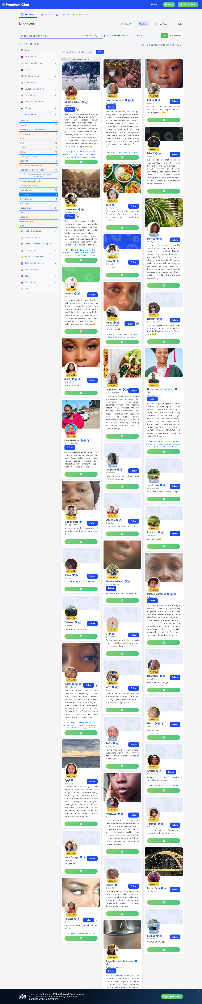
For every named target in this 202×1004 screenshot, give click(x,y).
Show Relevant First (159, 45)
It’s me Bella (153, 888)
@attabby (110, 746)
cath (108, 205)
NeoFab (69, 293)
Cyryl (67, 780)
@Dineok (109, 264)
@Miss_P (150, 156)
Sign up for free (172, 996)
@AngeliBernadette (114, 967)
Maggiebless (71, 521)
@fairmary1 (69, 860)
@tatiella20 (69, 625)
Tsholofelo (153, 485)
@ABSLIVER (151, 827)
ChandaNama (72, 440)
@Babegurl (151, 103)
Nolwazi (68, 918)
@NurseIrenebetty (154, 395)
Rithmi (68, 575)
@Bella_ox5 (152, 891)
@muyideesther (112, 392)
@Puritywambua (112, 326)
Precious (152, 532)
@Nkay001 (110, 888)
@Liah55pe (110, 472)
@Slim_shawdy (70, 687)
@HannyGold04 (154, 322)
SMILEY (151, 935)
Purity (109, 322)
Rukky (67, 684)
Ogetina (110, 520)
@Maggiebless (70, 525)
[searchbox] (150, 36)
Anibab (151, 770)
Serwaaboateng (115, 581)
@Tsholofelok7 (153, 488)
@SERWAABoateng (113, 584)
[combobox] (146, 36)
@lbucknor (110, 690)
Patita (150, 100)
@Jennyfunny (111, 103)
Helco (150, 723)
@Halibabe (151, 774)
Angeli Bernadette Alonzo (120, 961)
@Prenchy (151, 535)
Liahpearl (111, 469)
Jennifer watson (115, 100)
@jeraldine (151, 939)
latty (108, 687)
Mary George (72, 857)
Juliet (67, 379)
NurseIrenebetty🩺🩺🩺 (160, 389)
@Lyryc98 (68, 783)
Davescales (70, 209)
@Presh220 (111, 637)
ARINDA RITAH (72, 102)
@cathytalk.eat (112, 208)
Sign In (154, 4)
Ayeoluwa (111, 813)
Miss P (151, 153)
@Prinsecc (68, 922)
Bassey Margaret (156, 594)
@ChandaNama (71, 443)
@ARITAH (68, 105)
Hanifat (151, 318)
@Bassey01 (152, 597)
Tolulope (152, 823)
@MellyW (151, 242)
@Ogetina (110, 523)
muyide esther (114, 389)
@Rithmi (67, 578)
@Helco (150, 726)
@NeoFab (68, 296)
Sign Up (169, 4)
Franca (110, 885)
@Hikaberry (152, 679)
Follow (99, 52)
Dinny (109, 261)
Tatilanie (69, 622)
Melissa (151, 238)
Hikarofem (153, 676)
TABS (109, 743)
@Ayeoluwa (110, 817)
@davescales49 (71, 212)
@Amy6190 (69, 382)
